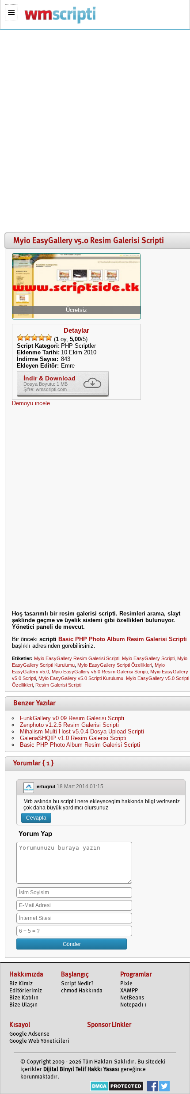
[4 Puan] (41, 337)
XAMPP (129, 991)
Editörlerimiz (25, 991)
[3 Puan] (34, 337)
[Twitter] (164, 1087)
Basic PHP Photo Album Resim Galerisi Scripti (122, 639)
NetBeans (132, 998)
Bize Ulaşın (23, 1005)
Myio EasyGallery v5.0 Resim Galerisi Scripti (100, 671)
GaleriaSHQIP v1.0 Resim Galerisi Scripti (73, 738)
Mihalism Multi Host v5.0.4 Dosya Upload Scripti (82, 731)
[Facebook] (152, 1087)
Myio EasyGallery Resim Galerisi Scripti (76, 658)
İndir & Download (49, 378)
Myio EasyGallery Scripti (148, 658)
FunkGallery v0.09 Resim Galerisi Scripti (72, 718)
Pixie (126, 984)
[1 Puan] (20, 337)
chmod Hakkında (82, 991)
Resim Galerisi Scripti (58, 685)
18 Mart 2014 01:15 (80, 786)
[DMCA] (117, 1087)
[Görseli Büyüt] (76, 315)
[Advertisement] (95, 132)
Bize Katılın (23, 998)
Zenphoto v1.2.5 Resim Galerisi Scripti (69, 725)
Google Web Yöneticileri (39, 1041)
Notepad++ (133, 1005)
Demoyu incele (31, 403)
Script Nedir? (77, 984)
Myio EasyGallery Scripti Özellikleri (114, 665)
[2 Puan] (27, 337)
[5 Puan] (48, 337)
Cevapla (36, 818)
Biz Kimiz (21, 984)
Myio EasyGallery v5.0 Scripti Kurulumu (80, 678)
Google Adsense (29, 1034)
